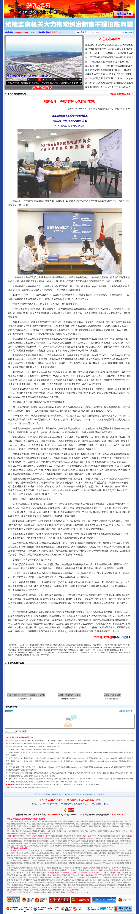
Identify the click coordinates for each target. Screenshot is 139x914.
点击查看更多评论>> (126, 711)
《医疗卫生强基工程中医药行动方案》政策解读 (110, 57)
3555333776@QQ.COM (24, 32)
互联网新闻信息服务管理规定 (47, 746)
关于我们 (37, 794)
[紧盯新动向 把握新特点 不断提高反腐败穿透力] (69, 27)
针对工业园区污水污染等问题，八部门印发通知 (110, 53)
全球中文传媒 (26, 8)
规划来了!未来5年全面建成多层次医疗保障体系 (110, 45)
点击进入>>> (55, 32)
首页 (10, 94)
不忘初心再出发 (109, 39)
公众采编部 (46, 794)
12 (69, 79)
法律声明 (55, 794)
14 (76, 79)
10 (61, 79)
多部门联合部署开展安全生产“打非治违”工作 (109, 87)
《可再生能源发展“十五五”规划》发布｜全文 (109, 61)
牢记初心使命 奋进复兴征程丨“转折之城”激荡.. (52, 83)
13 (72, 79)
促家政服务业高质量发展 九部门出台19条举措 (109, 70)
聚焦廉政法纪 (20, 94)
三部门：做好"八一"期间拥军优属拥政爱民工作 (110, 66)
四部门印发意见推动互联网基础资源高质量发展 (110, 82)
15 (80, 79)
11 (65, 79)
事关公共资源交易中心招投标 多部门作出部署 (109, 74)
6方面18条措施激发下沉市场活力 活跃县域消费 (109, 49)
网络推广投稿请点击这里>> (121, 94)
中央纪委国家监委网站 (103, 109)
